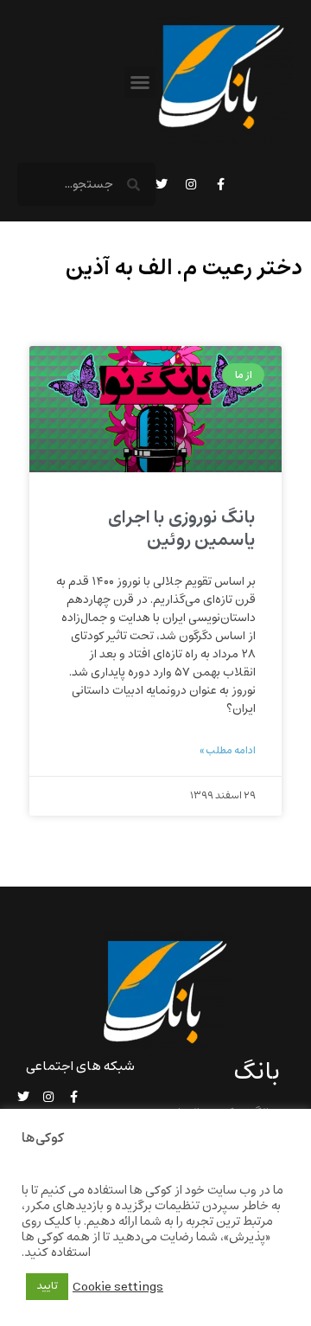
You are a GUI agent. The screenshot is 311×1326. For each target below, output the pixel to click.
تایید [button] (47, 1286)
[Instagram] (191, 184)
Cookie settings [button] (118, 1287)
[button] (140, 82)
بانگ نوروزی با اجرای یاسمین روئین (182, 528)
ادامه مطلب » (228, 751)
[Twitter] (162, 184)
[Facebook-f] (220, 184)
